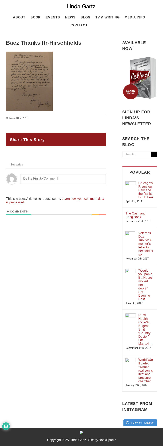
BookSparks (107, 440)
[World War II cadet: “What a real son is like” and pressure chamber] (130, 360)
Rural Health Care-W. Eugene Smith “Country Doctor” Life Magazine (145, 329)
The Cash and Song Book (135, 215)
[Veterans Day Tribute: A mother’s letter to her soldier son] (130, 233)
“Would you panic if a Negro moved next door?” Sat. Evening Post (145, 285)
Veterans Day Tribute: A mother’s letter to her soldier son (145, 243)
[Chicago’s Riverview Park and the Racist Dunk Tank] (130, 183)
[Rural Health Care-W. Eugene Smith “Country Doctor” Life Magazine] (130, 315)
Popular (139, 172)
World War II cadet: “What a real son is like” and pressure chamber (145, 370)
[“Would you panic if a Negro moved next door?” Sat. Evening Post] (130, 270)
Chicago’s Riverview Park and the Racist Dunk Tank (145, 190)
